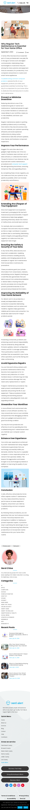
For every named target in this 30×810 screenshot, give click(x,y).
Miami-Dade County (6, 751)
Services (3, 725)
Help (2, 734)
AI (1, 585)
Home (13, 12)
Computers (4, 589)
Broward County (5, 748)
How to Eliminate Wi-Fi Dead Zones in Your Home (18, 654)
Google (3, 592)
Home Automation (7, 594)
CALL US (22, 3)
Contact (3, 731)
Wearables (4, 619)
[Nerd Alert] (10, 2)
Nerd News (4, 602)
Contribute (4, 737)
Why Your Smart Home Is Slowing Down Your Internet (18, 645)
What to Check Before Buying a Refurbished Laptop (18, 664)
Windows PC (5, 623)
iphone (3, 598)
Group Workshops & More (15, 774)
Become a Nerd (15, 780)
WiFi (2, 621)
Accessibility (11, 798)
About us (3, 723)
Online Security (6, 606)
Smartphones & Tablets (8, 613)
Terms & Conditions (8, 796)
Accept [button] (20, 807)
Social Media (5, 615)
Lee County (4, 759)
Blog (2, 728)
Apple (3, 587)
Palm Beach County (6, 745)
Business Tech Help (15, 768)
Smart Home (5, 609)
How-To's (4, 596)
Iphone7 (3, 600)
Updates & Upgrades (7, 617)
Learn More (4, 762)
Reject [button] (25, 807)
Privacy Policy (24, 796)
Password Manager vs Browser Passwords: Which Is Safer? (18, 634)
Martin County (5, 754)
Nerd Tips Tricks (6, 604)
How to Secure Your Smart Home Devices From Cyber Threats (17, 674)
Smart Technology (7, 611)
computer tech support (20, 164)
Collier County (5, 756)
